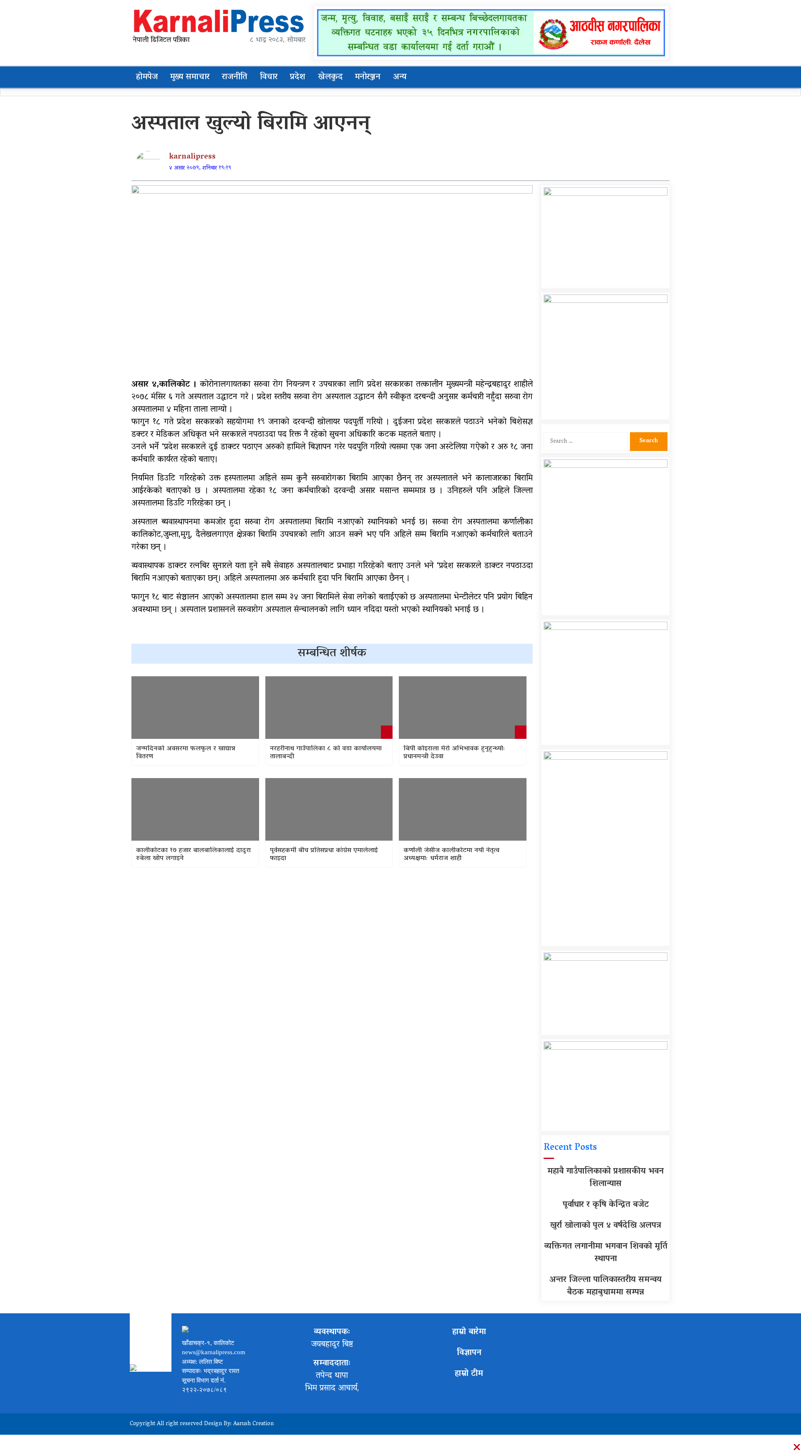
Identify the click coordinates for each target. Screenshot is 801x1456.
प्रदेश (297, 77)
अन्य (399, 77)
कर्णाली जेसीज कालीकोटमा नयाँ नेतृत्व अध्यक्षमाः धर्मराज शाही (451, 855)
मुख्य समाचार (189, 77)
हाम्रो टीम (469, 1374)
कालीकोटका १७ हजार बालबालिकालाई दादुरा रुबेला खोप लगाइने (193, 855)
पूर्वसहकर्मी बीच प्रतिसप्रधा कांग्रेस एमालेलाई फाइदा (324, 855)
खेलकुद (330, 77)
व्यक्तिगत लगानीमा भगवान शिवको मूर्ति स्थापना (606, 1253)
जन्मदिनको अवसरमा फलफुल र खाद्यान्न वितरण (185, 753)
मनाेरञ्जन (367, 77)
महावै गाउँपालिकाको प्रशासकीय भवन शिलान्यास (605, 1178)
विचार (268, 77)
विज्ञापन (469, 1353)
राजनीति (234, 77)
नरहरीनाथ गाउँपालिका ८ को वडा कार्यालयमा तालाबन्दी (326, 753)
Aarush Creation (253, 1424)
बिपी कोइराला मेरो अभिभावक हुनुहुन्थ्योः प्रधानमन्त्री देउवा (454, 753)
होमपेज (147, 77)
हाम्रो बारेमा (469, 1332)
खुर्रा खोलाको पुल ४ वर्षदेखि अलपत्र (605, 1226)
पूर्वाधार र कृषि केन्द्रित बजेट (606, 1205)
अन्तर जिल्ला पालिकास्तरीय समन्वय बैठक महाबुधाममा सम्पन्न (605, 1286)
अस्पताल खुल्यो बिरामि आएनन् (250, 124)
